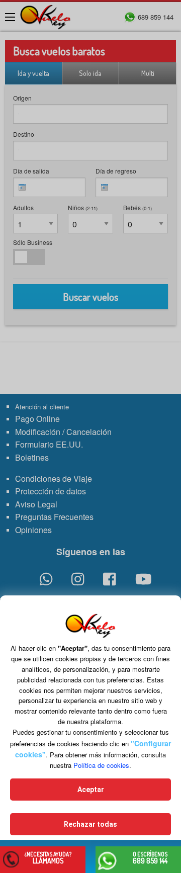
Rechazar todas (90, 824)
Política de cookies (101, 765)
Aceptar (90, 789)
